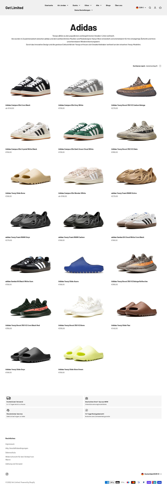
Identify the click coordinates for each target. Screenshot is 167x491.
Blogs (108, 5)
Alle (97, 5)
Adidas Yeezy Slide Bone (15, 193)
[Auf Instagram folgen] (7, 474)
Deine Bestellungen (82, 10)
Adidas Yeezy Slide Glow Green (70, 369)
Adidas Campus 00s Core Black (17, 105)
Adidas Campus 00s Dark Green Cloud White (75, 149)
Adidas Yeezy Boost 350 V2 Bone (71, 325)
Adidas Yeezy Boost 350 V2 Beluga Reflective (129, 281)
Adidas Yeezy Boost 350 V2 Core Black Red (22, 325)
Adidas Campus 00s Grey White (70, 105)
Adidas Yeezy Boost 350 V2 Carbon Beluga (128, 105)
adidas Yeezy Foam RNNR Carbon (71, 237)
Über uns (118, 5)
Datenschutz (10, 452)
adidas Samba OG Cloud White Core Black (127, 237)
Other (87, 5)
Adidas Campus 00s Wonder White (72, 193)
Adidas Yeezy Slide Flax (120, 325)
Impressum (9, 444)
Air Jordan (61, 5)
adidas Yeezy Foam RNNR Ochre (124, 193)
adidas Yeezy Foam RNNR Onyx (17, 237)
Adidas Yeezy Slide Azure (68, 281)
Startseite (49, 5)
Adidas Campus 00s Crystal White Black (21, 149)
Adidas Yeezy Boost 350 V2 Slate (124, 149)
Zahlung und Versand (13, 464)
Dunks (75, 5)
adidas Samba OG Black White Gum (19, 281)
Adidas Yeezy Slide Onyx (15, 369)
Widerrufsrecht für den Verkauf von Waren (19, 458)
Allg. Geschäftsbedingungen (16, 448)
